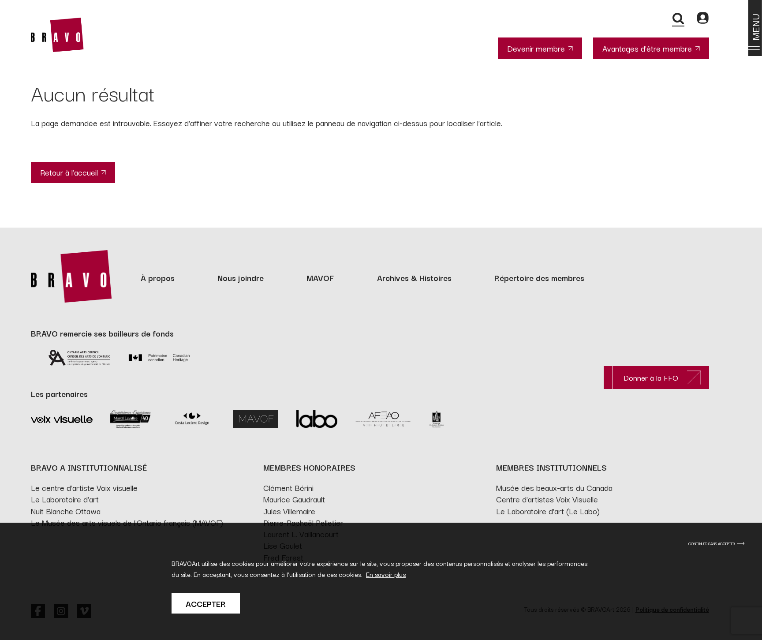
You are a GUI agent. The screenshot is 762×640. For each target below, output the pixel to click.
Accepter (206, 603)
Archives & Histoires (414, 277)
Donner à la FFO (651, 377)
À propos (158, 277)
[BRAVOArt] (57, 35)
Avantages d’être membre (647, 48)
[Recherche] (678, 18)
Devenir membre (536, 48)
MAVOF (320, 277)
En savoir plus (386, 574)
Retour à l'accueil (69, 172)
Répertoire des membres (539, 277)
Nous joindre (240, 277)
